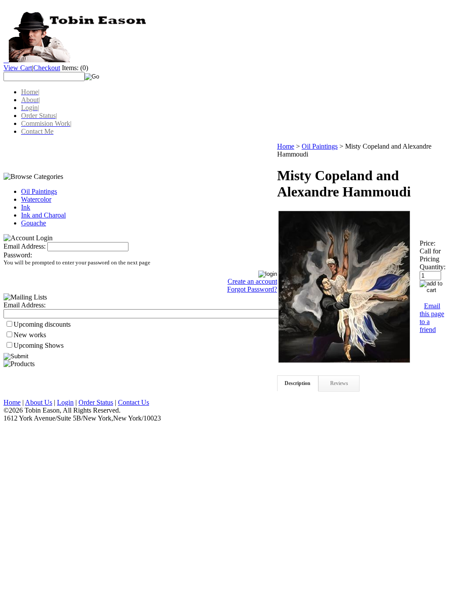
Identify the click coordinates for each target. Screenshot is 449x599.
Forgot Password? (252, 289)
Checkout (46, 67)
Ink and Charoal (43, 215)
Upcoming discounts (42, 324)
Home (285, 146)
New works (30, 335)
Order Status (95, 402)
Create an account (252, 281)
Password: (18, 255)
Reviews (339, 383)
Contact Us (133, 402)
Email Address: (25, 246)
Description (297, 383)
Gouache (33, 223)
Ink (25, 207)
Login (65, 402)
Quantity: (432, 267)
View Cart (18, 67)
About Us (38, 402)
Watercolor (36, 199)
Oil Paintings (39, 191)
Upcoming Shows (39, 345)
